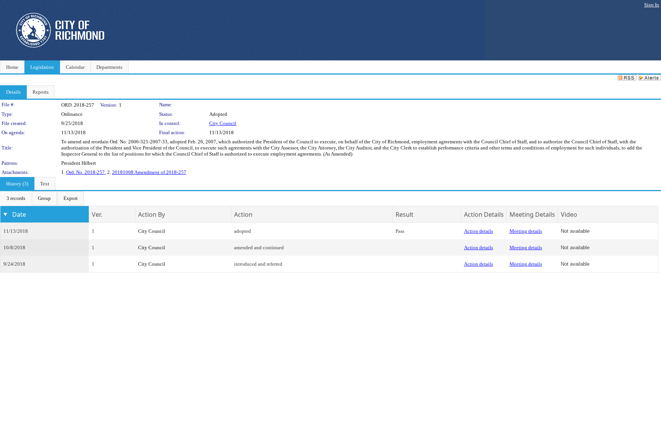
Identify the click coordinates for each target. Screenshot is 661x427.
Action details (478, 231)
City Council (222, 123)
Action (243, 214)
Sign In (651, 5)
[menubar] (42, 198)
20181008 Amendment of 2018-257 (149, 172)
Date (19, 214)
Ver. (97, 214)
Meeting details (526, 231)
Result (405, 214)
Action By (151, 214)
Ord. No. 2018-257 (85, 172)
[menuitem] (15, 198)
